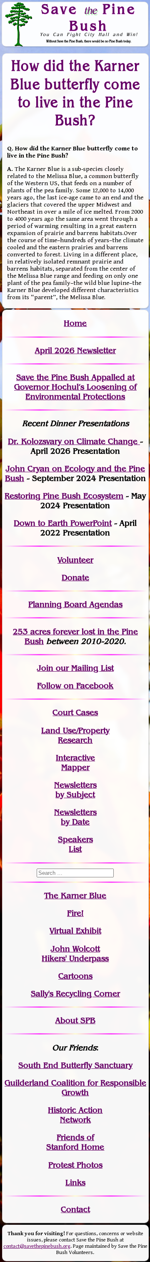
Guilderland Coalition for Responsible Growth (75, 1087)
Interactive (75, 758)
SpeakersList (75, 844)
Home (75, 323)
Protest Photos (75, 1165)
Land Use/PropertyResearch (75, 735)
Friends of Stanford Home (75, 1142)
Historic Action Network (75, 1115)
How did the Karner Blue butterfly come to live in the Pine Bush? (75, 93)
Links (75, 1182)
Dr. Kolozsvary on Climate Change (74, 441)
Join (45, 668)
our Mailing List (83, 668)
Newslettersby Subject (75, 789)
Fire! (75, 913)
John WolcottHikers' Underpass (75, 953)
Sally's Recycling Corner (75, 993)
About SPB (75, 1020)
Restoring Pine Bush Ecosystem (64, 496)
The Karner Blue (75, 895)
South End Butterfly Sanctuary (75, 1065)
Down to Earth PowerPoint (63, 523)
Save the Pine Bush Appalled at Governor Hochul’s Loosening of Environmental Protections (75, 386)
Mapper (75, 767)
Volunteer (75, 560)
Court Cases (75, 712)
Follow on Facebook (75, 685)
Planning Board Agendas (75, 604)
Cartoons (75, 976)
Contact (75, 1209)
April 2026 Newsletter (75, 350)
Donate (75, 577)
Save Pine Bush (88, 17)
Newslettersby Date (75, 817)
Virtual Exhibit (75, 931)
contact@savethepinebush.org (36, 1246)
